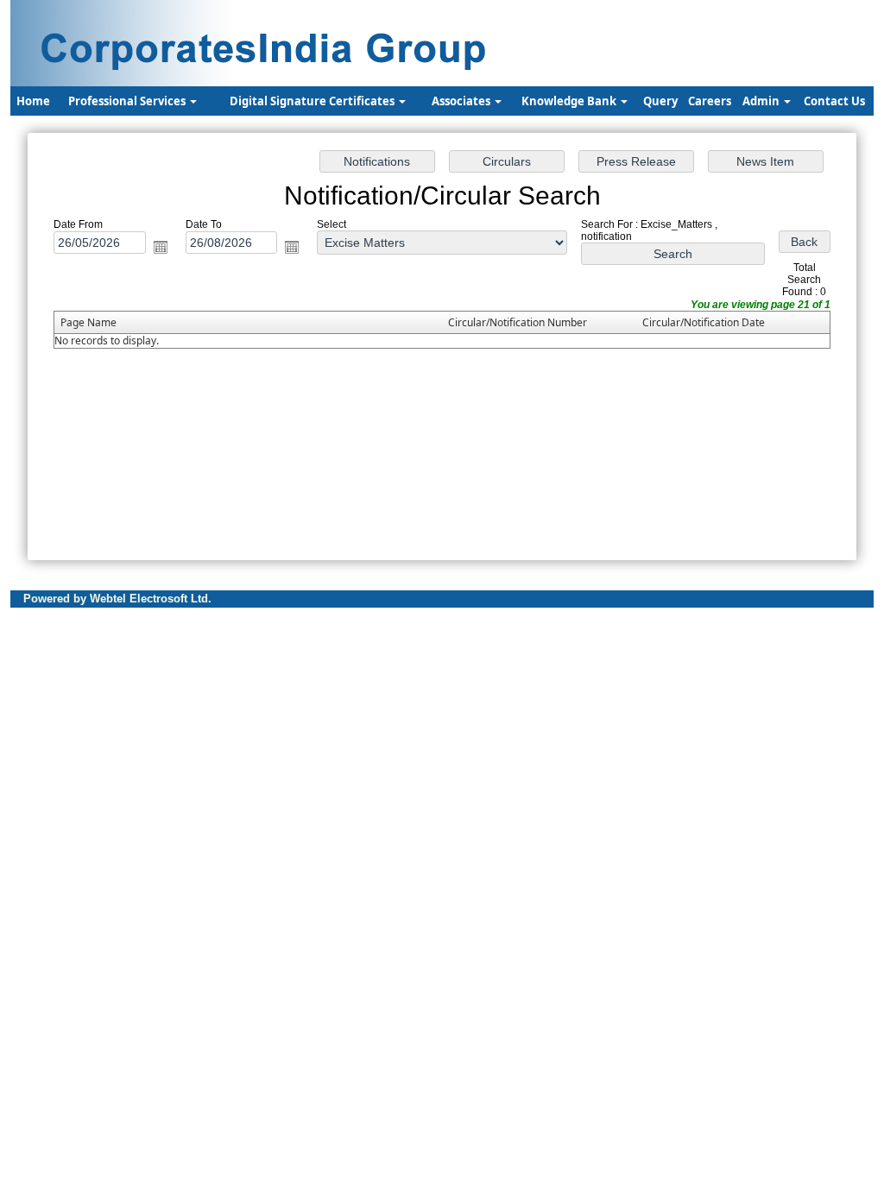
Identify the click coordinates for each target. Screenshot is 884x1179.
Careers (709, 101)
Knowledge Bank (570, 101)
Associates (462, 101)
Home (33, 101)
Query (660, 101)
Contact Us (834, 101)
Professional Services (128, 101)
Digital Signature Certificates (313, 101)
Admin (762, 101)
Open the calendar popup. (160, 246)
